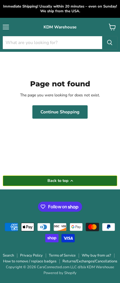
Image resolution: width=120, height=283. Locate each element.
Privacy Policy (31, 255)
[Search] (109, 42)
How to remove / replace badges (29, 261)
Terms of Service (62, 255)
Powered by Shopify (60, 272)
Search (8, 255)
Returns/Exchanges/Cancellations (90, 261)
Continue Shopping (60, 112)
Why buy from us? (96, 255)
